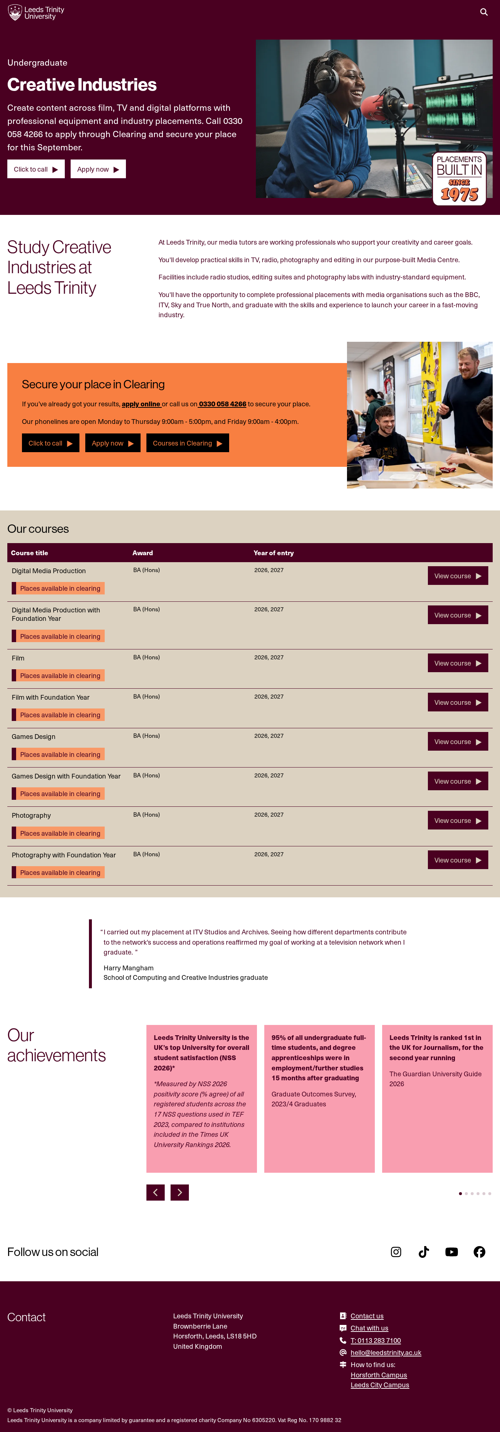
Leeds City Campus (380, 1384)
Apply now (93, 168)
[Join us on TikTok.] (424, 1252)
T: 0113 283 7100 (376, 1340)
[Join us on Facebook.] (479, 1252)
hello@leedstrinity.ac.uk (386, 1352)
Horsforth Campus (379, 1374)
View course (452, 575)
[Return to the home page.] (36, 12)
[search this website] (484, 12)
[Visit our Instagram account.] (396, 1252)
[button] (155, 1192)
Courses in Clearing (182, 442)
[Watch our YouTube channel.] (452, 1252)
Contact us (367, 1315)
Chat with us (369, 1327)
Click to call (31, 168)
